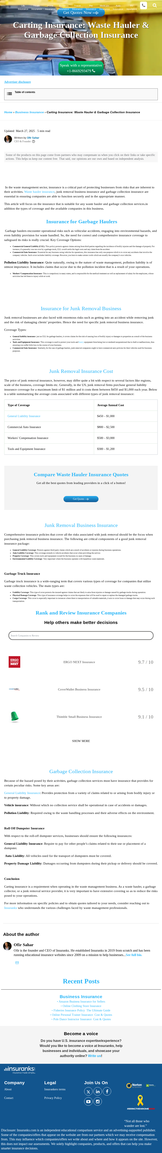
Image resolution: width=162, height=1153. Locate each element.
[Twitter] (88, 1091)
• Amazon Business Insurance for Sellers (81, 1001)
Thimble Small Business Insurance (79, 716)
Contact (8, 1098)
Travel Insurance (77, 7)
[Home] (3, 5)
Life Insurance (23, 7)
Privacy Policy (53, 1098)
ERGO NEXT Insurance (79, 662)
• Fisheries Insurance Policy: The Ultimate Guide (81, 1010)
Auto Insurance (118, 7)
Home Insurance (50, 7)
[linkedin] (97, 1091)
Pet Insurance (91, 7)
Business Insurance (64, 7)
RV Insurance (132, 7)
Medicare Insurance (104, 7)
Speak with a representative (81, 68)
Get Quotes (79, 499)
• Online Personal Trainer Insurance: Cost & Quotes (81, 1014)
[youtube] (88, 1101)
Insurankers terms (54, 1089)
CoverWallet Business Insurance (79, 689)
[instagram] (97, 1101)
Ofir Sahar (33, 137)
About (8, 1089)
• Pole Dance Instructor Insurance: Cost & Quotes (81, 1019)
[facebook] (107, 1091)
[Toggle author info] (33, 141)
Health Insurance (36, 7)
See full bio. (134, 955)
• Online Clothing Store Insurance (81, 1006)
